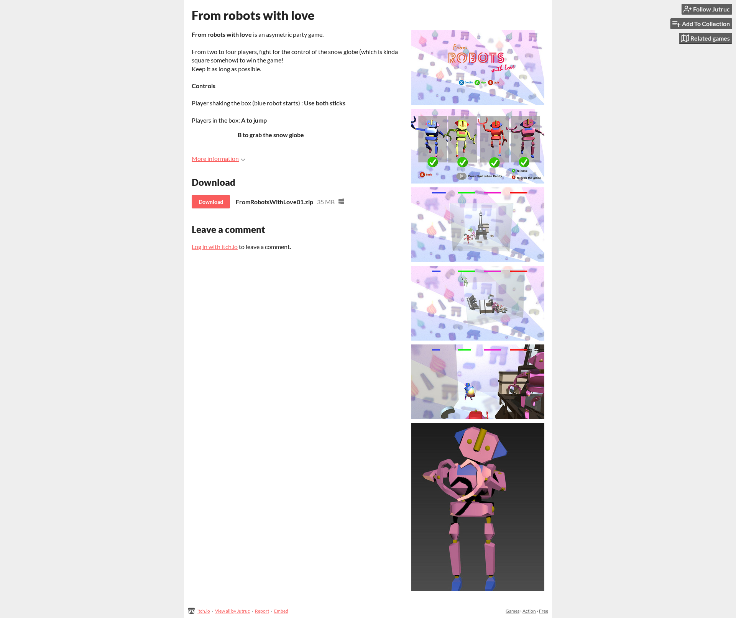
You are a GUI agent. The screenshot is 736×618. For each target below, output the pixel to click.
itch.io (203, 611)
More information (215, 158)
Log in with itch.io (215, 246)
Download (211, 201)
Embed (281, 611)
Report (262, 611)
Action (529, 611)
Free (543, 611)
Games (512, 611)
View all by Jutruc (232, 611)
